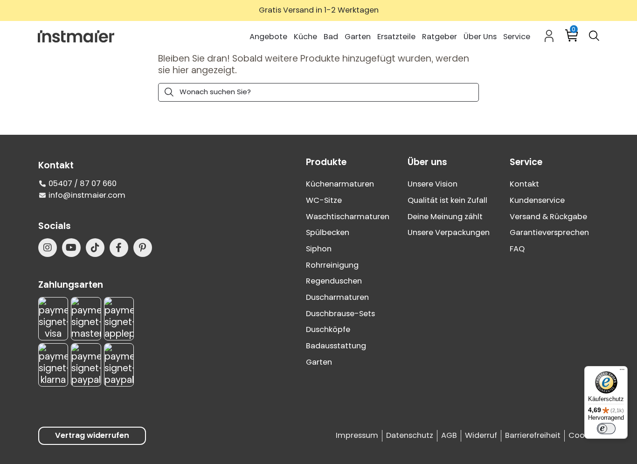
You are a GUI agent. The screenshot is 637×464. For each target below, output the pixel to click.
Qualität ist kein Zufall (447, 200)
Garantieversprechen (549, 232)
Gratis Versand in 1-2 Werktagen (319, 10)
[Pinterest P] (142, 247)
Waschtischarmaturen (347, 216)
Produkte (326, 162)
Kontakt (524, 184)
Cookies (583, 435)
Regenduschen (334, 281)
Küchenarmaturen (340, 184)
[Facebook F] (119, 247)
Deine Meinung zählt (445, 216)
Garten (319, 362)
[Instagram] (47, 247)
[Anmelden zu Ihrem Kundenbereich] (549, 36)
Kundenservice (537, 200)
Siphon (319, 248)
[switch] (606, 428)
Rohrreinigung (332, 265)
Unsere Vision (432, 184)
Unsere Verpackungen (449, 232)
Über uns (427, 162)
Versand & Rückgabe (548, 216)
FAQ (517, 248)
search (169, 92)
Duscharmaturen (337, 297)
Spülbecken (327, 232)
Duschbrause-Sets (340, 313)
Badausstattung (336, 345)
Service (526, 162)
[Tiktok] (95, 247)
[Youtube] (71, 247)
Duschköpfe (328, 329)
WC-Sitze (324, 200)
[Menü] (622, 371)
